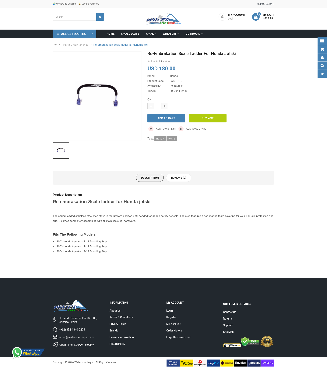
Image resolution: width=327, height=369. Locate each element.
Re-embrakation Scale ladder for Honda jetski (120, 44)
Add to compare (195, 128)
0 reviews (166, 61)
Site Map (228, 331)
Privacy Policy (118, 323)
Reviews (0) (178, 177)
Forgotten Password (178, 337)
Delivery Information (122, 337)
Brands (114, 330)
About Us (115, 310)
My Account (173, 323)
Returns (228, 318)
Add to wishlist (165, 128)
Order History (174, 330)
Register (171, 317)
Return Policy (117, 343)
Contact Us (229, 311)
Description (150, 177)
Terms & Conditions (121, 317)
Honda (160, 138)
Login (169, 310)
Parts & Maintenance (75, 44)
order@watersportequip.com (76, 337)
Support (228, 325)
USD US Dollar (265, 4)
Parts (171, 138)
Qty (149, 99)
